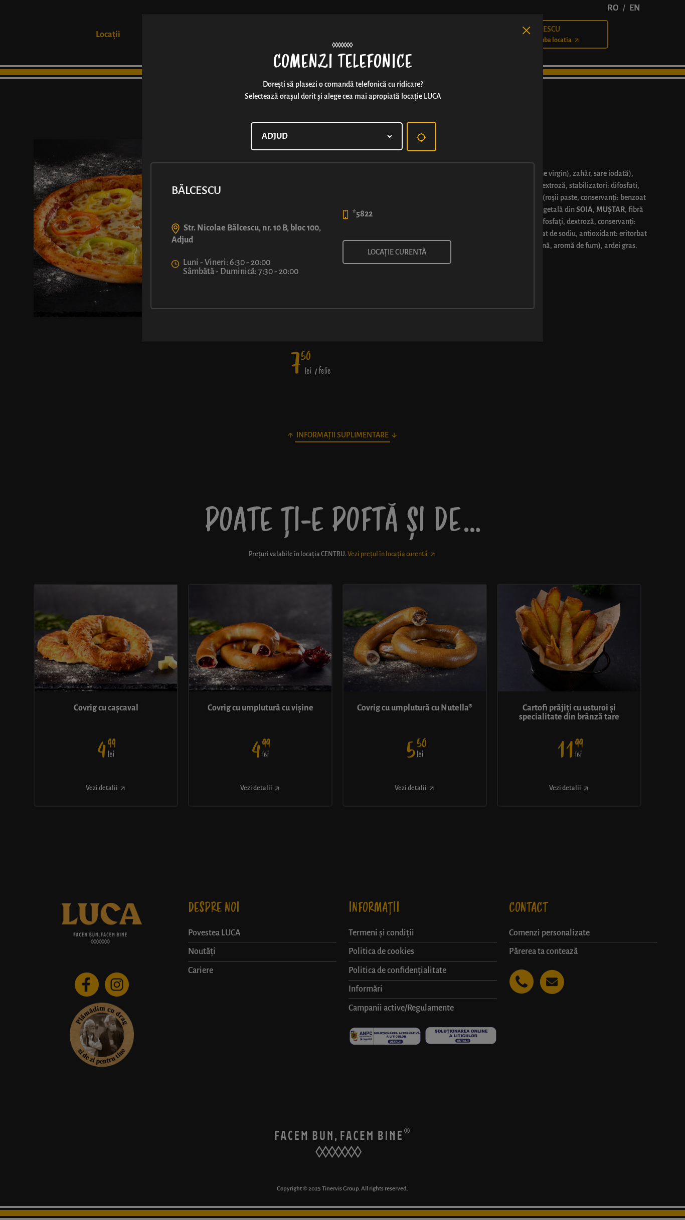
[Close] (527, 31)
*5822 (363, 213)
